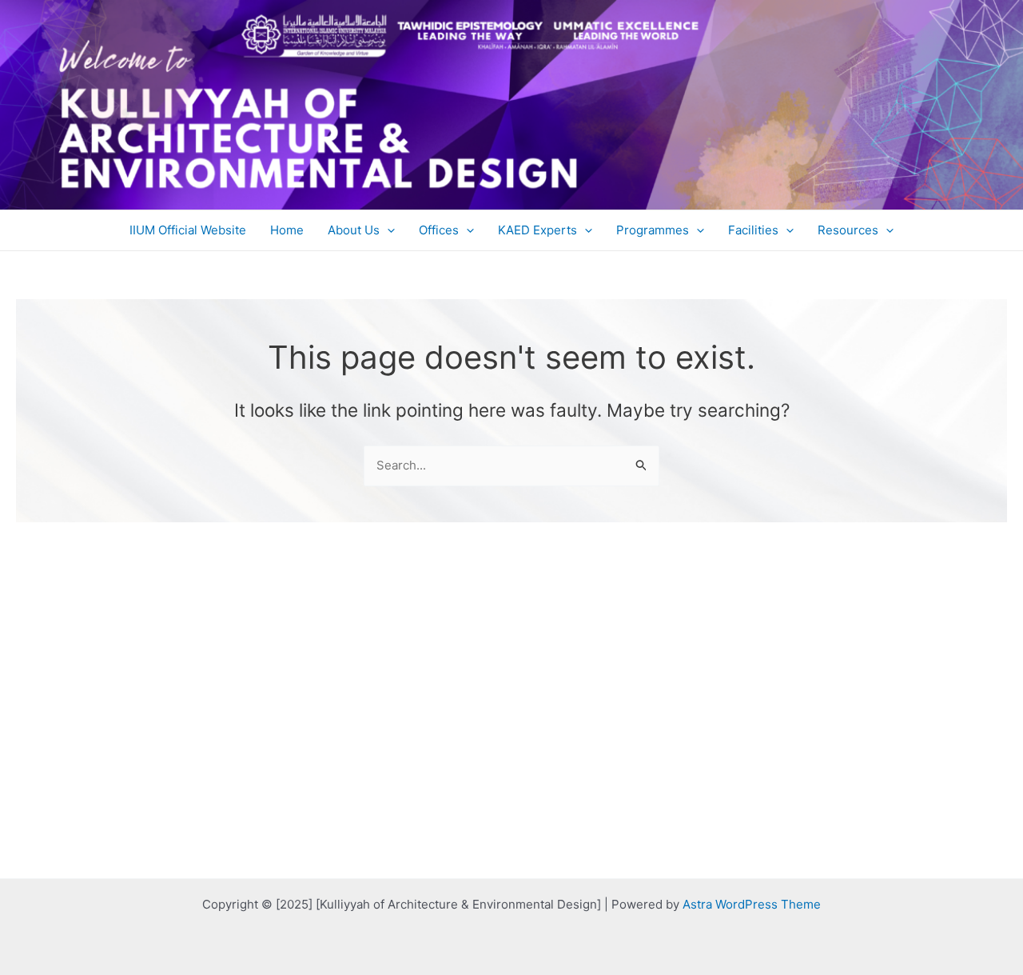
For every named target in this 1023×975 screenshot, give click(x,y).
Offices (439, 230)
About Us (354, 230)
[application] (387, 230)
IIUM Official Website (187, 230)
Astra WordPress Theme (752, 904)
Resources (848, 230)
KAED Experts (537, 230)
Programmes (652, 230)
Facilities (753, 230)
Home (287, 230)
